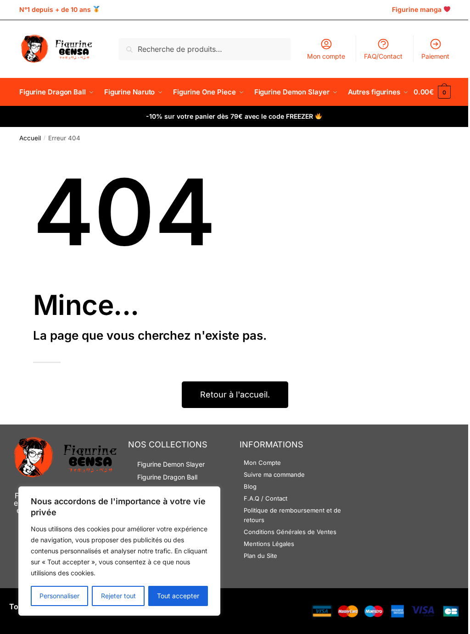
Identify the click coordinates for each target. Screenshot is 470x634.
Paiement (435, 56)
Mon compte (326, 56)
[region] (119, 551)
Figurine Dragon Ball (167, 477)
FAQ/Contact (383, 56)
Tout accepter (178, 596)
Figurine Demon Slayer (171, 464)
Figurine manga (417, 9)
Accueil (30, 138)
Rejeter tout (118, 596)
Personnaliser (59, 596)
